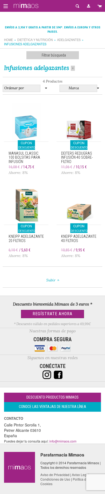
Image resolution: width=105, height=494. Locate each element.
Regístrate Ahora (52, 313)
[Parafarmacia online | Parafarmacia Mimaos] (25, 5)
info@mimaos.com (62, 441)
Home (8, 40)
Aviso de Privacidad (54, 474)
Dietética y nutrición (35, 40)
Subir (50, 280)
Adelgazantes (68, 40)
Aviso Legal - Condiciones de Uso (65, 476)
